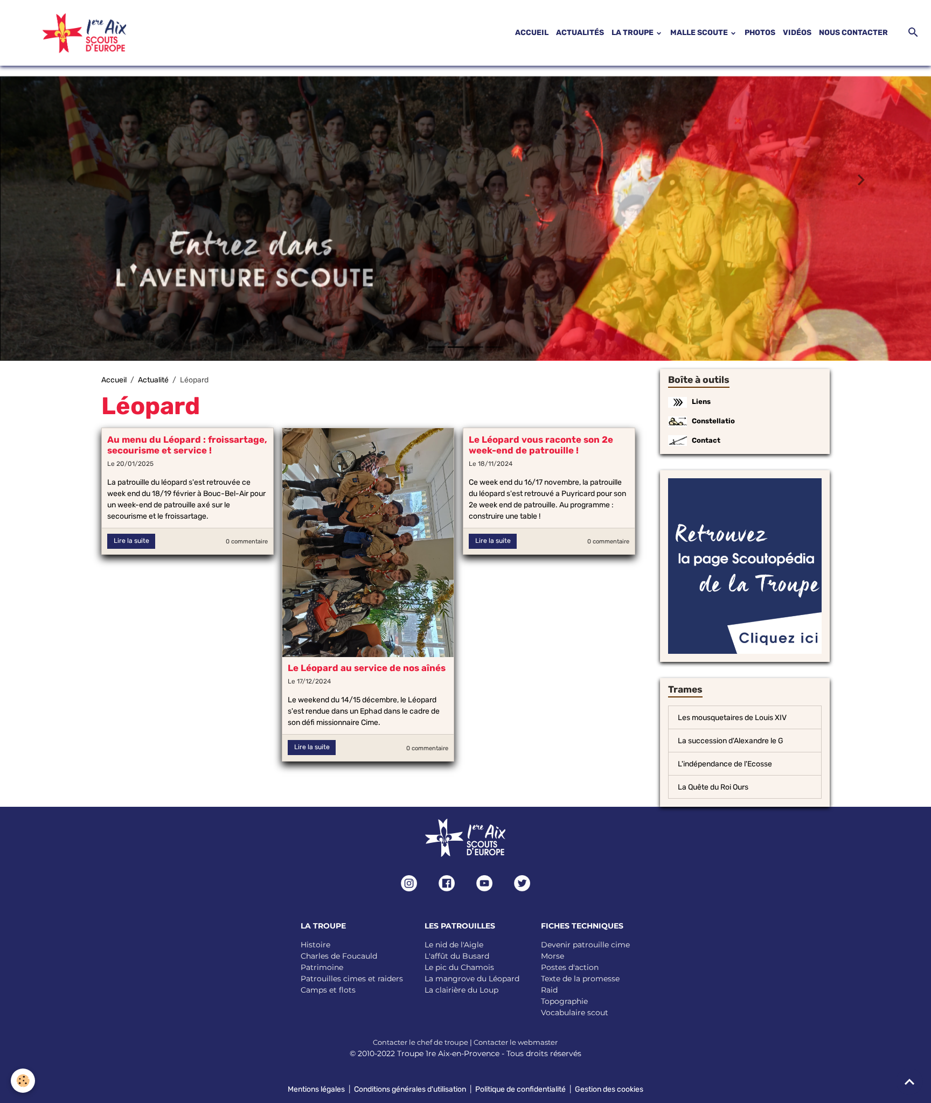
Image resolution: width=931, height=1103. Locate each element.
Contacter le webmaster (516, 1041)
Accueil (114, 379)
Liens (701, 401)
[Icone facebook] (447, 883)
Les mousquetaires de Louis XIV (732, 717)
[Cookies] (23, 1081)
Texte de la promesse (580, 978)
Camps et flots (328, 989)
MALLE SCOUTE (699, 32)
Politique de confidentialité (520, 1088)
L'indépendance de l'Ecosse (725, 763)
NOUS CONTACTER (853, 32)
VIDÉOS (797, 32)
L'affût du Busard (457, 955)
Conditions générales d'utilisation (410, 1088)
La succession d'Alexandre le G (730, 740)
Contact (706, 440)
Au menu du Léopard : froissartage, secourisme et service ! (187, 444)
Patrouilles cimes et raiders (352, 978)
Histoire (315, 944)
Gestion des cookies (609, 1088)
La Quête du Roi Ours (713, 786)
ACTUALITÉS (580, 32)
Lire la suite (131, 540)
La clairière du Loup (461, 989)
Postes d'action (570, 967)
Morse (552, 955)
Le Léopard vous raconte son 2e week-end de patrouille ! (541, 444)
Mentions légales (316, 1088)
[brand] (71, 32)
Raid (549, 989)
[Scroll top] (909, 1081)
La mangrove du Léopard (472, 978)
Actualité (153, 379)
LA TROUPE (633, 32)
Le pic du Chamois (459, 967)
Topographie (564, 1001)
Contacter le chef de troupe (420, 1041)
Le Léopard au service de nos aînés (367, 667)
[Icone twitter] (522, 883)
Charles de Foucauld (339, 955)
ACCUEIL (531, 32)
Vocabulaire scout (574, 1012)
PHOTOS (760, 32)
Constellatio (713, 420)
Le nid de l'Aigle (454, 944)
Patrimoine (322, 967)
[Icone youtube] (484, 883)
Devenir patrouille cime (585, 944)
